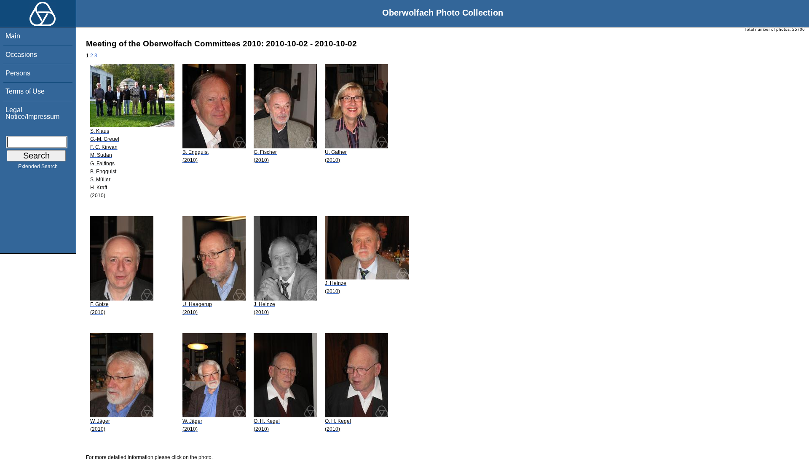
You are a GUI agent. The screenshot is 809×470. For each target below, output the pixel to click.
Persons (17, 73)
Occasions (21, 54)
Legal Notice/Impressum (32, 113)
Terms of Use (25, 91)
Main (12, 36)
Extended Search (38, 166)
